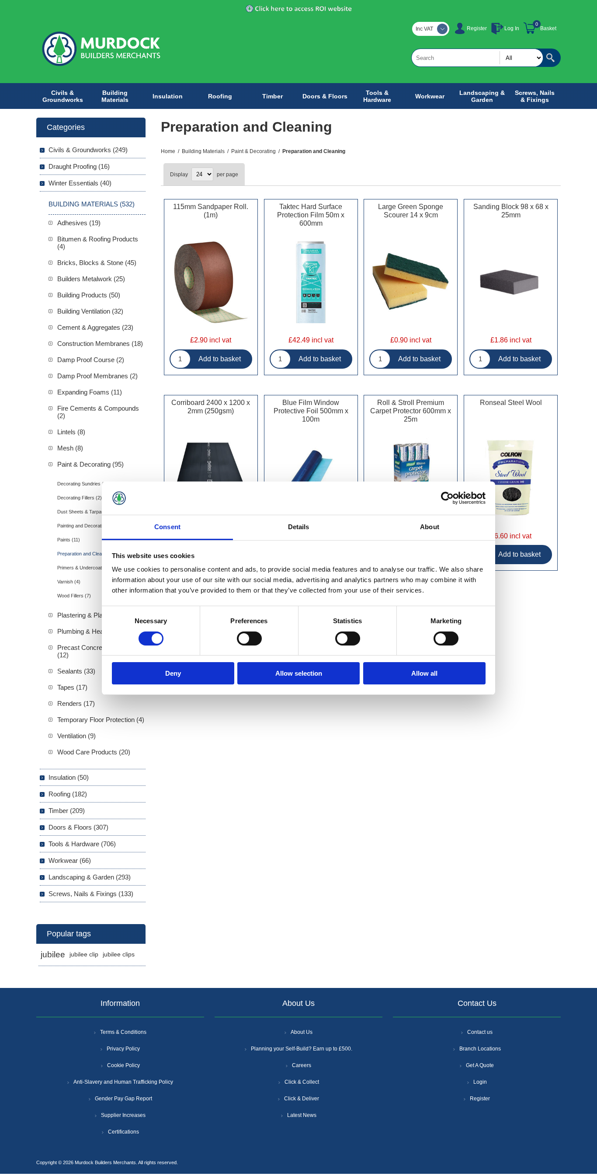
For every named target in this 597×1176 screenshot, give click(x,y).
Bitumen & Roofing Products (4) (97, 242)
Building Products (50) (88, 295)
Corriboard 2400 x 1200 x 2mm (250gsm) (210, 407)
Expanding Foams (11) (89, 392)
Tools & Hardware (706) (82, 844)
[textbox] (477, 57)
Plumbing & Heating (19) (92, 631)
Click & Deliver (301, 1099)
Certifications (123, 1132)
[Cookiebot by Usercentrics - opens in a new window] (447, 498)
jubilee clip (83, 954)
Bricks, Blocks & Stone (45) (96, 262)
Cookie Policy (123, 1065)
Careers (301, 1065)
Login (480, 1082)
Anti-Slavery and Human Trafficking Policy (123, 1082)
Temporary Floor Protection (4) (100, 719)
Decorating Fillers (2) (79, 497)
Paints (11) (68, 539)
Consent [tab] (167, 526)
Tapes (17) (72, 687)
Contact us (480, 1032)
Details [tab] (298, 526)
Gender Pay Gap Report (123, 1099)
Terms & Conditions (123, 1032)
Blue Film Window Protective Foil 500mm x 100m (311, 411)
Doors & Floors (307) (78, 827)
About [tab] (429, 526)
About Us (301, 1032)
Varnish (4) (68, 581)
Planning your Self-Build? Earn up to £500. (301, 1049)
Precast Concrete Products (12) (96, 651)
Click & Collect (302, 1082)
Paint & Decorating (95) (90, 464)
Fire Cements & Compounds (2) (98, 412)
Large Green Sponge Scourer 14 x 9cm (410, 211)
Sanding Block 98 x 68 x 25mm (510, 211)
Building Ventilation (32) (90, 311)
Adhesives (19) (79, 223)
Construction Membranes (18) (100, 343)
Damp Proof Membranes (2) (97, 376)
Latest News (301, 1115)
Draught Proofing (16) (79, 166)
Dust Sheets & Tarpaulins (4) (87, 511)
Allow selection (298, 673)
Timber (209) (67, 810)
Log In (511, 28)
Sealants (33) (76, 671)
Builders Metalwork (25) (91, 279)
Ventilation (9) (76, 736)
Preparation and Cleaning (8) (87, 553)
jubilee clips (119, 954)
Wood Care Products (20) (93, 752)
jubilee (53, 954)
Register (477, 28)
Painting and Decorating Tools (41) (93, 525)
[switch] (249, 639)
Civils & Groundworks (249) (88, 150)
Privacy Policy (123, 1049)
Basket (548, 28)
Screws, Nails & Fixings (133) (91, 893)
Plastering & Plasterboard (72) (100, 615)
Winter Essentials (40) (80, 183)
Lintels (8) (71, 432)
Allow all (424, 673)
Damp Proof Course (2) (90, 359)
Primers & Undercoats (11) (85, 567)
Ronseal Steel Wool (511, 402)
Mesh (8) (70, 448)
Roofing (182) (68, 794)
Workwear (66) (70, 860)
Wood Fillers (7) (74, 595)
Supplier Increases (123, 1115)
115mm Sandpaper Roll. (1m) (210, 211)
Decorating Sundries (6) (82, 483)
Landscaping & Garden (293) (90, 877)
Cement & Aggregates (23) (95, 327)
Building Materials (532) (92, 204)
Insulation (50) (69, 777)
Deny (173, 673)
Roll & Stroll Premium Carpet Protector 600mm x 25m (410, 411)
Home (168, 151)
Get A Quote (480, 1065)
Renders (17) (76, 703)
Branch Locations (480, 1049)
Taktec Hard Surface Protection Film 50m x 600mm (310, 215)
